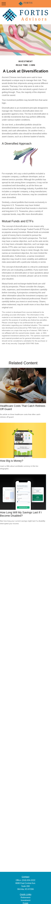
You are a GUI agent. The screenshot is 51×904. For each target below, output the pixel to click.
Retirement (25, 897)
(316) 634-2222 (28, 880)
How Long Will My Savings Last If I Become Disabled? (21, 514)
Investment (25, 900)
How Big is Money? (11, 460)
